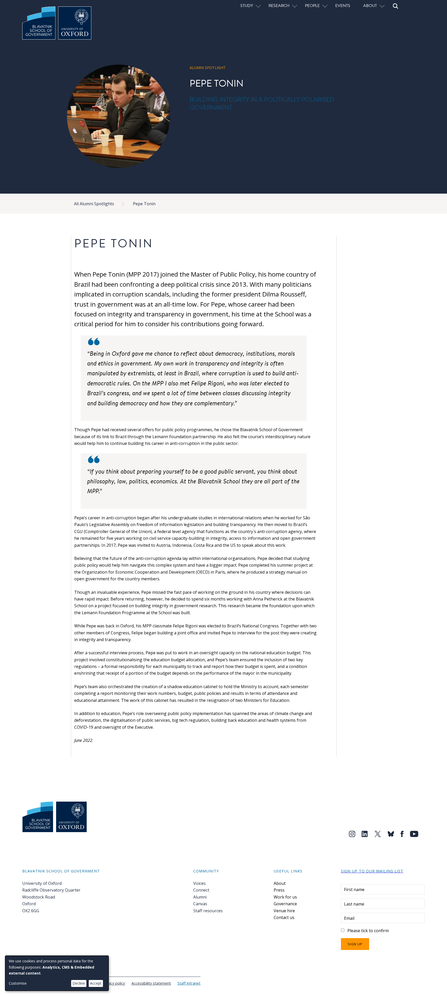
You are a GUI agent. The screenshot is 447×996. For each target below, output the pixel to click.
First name (354, 889)
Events (342, 5)
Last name (354, 904)
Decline (78, 983)
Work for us (285, 897)
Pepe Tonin (144, 204)
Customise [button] (18, 983)
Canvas (200, 904)
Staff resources (208, 911)
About (280, 883)
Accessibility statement (151, 983)
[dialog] (57, 973)
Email (349, 918)
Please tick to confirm (368, 930)
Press (279, 890)
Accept (95, 983)
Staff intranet (188, 983)
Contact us (284, 917)
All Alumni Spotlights (94, 204)
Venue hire (284, 911)
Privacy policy (113, 983)
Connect (201, 890)
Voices (199, 883)
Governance (285, 904)
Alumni (200, 897)
